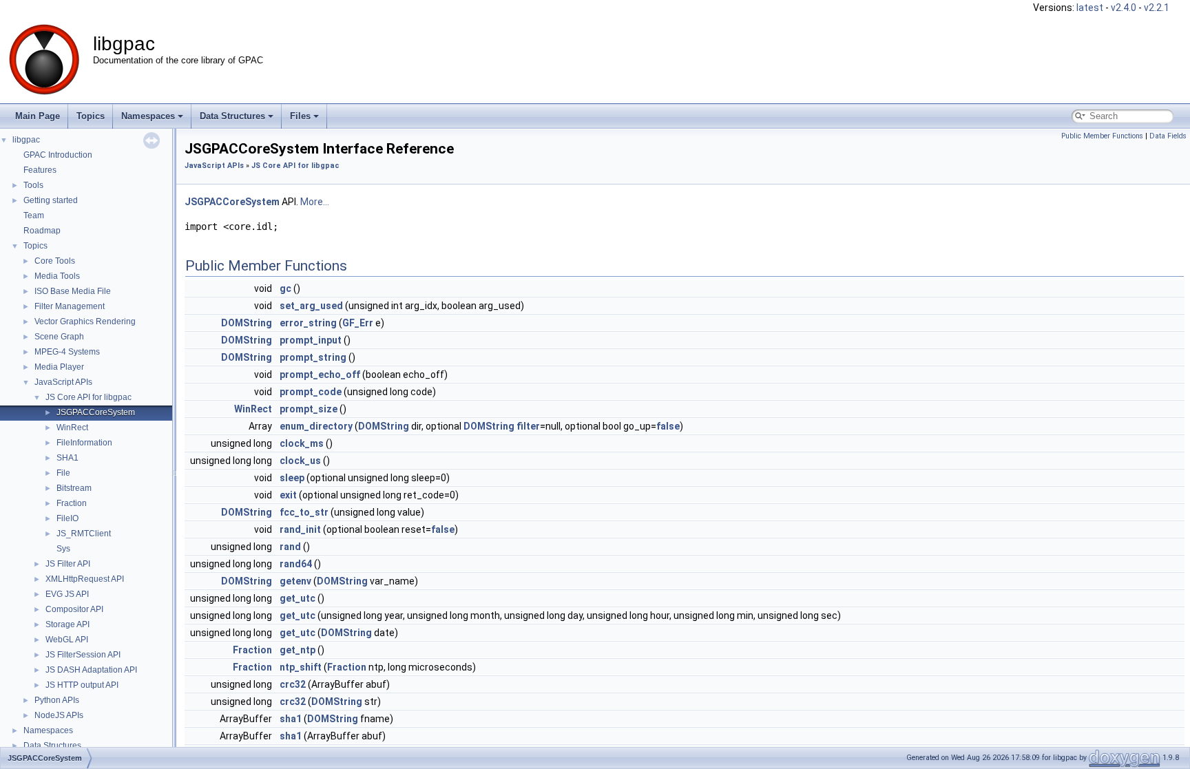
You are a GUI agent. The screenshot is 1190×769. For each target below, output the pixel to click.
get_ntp (297, 649)
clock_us (300, 460)
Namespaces (148, 116)
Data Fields (1168, 135)
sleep (292, 477)
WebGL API (66, 639)
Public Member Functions (1102, 135)
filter (528, 426)
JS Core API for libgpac (88, 397)
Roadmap (42, 230)
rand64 (296, 563)
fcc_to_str (304, 512)
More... (314, 201)
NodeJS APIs (58, 715)
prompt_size (308, 408)
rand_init (300, 529)
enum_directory (316, 426)
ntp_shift (301, 667)
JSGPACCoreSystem (95, 412)
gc (285, 288)
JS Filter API (67, 564)
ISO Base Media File (72, 291)
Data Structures (232, 116)
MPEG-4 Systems (67, 352)
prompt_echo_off (320, 374)
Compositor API (74, 609)
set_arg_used (311, 305)
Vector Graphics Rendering (85, 321)
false (668, 426)
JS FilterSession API (83, 655)
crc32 (293, 684)
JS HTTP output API (81, 685)
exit (288, 495)
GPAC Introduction (57, 155)
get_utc (297, 598)
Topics (90, 116)
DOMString (246, 322)
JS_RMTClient (83, 533)
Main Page (37, 116)
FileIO (67, 518)
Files (300, 116)
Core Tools (54, 261)
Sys (63, 549)
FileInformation (84, 442)
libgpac (26, 140)
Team (33, 215)
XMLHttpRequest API (84, 579)
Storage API (67, 624)
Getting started (50, 200)
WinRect (72, 427)
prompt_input (311, 340)
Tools (33, 185)
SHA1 (67, 458)
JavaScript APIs (63, 382)
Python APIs (56, 700)
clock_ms (302, 443)
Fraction (71, 503)
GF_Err (357, 322)
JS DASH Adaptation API (91, 670)
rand (290, 546)
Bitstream (74, 488)
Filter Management (69, 306)
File (63, 473)
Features (39, 170)
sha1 (291, 718)
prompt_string (313, 357)
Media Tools (57, 276)
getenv (295, 581)
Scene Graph (59, 336)
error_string (308, 322)
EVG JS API (67, 594)
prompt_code (311, 391)
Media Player (59, 367)
